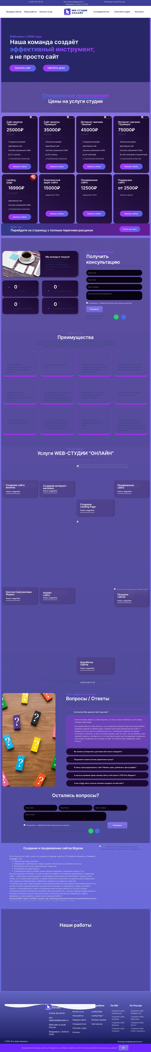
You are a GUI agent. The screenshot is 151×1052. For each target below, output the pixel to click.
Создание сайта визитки (15, 486)
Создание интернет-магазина (55, 487)
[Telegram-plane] (123, 316)
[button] (12, 957)
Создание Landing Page (88, 505)
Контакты (139, 12)
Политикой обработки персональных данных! (100, 1048)
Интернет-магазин (99, 1020)
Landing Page (97, 1012)
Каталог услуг (46, 12)
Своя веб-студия (122, 12)
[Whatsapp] (116, 316)
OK (123, 1048)
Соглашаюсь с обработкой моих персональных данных (110, 303)
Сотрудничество (101, 12)
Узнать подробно (13, 491)
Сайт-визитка (97, 1024)
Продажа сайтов (13, 12)
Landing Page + (98, 1016)
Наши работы (30, 12)
